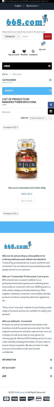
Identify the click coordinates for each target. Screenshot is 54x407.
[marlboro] (17, 244)
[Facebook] (51, 105)
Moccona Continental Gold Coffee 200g (27, 188)
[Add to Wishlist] (20, 165)
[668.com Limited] (27, 20)
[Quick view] (27, 165)
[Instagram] (51, 111)
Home (5, 74)
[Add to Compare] (33, 165)
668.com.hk (22, 392)
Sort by (24, 118)
